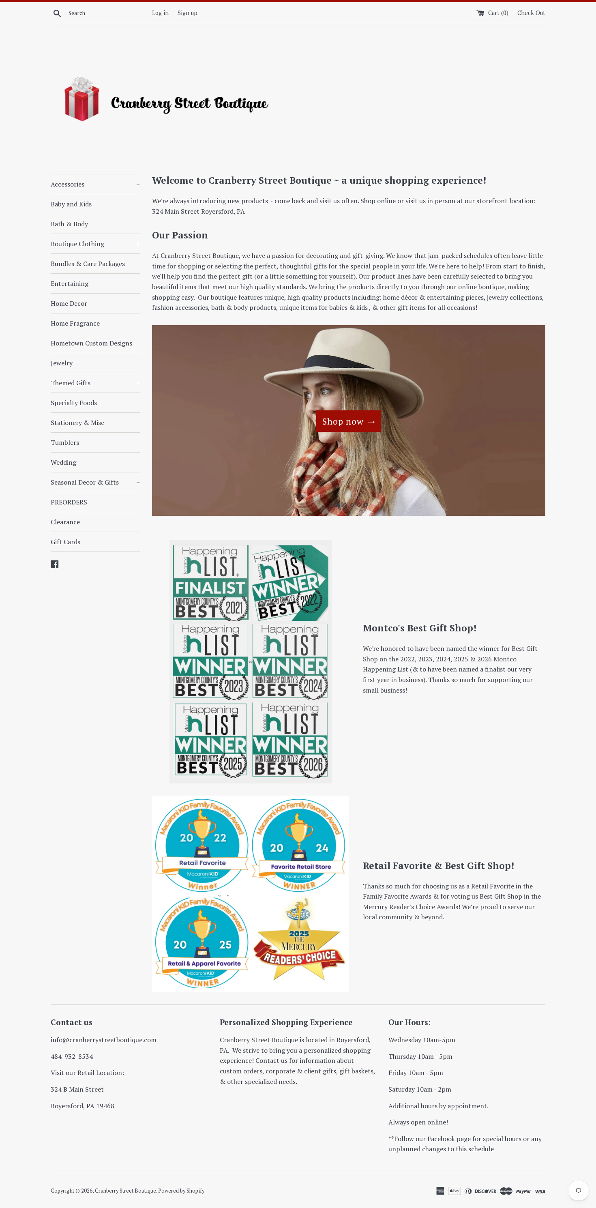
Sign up (187, 13)
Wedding (63, 462)
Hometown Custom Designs (91, 343)
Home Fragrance (75, 323)
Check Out (531, 13)
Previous (169, 422)
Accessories (95, 184)
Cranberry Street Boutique (125, 1190)
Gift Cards (65, 541)
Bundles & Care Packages (88, 263)
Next (528, 422)
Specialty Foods (74, 402)
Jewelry (62, 362)
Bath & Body (69, 223)
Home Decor (69, 303)
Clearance (65, 521)
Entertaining (69, 283)
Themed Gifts (95, 382)
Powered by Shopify (181, 1190)
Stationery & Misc (77, 422)
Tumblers (65, 442)
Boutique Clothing (95, 243)
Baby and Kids (71, 204)
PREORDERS (69, 502)
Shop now (343, 421)
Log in (160, 13)
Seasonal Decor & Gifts (95, 482)
